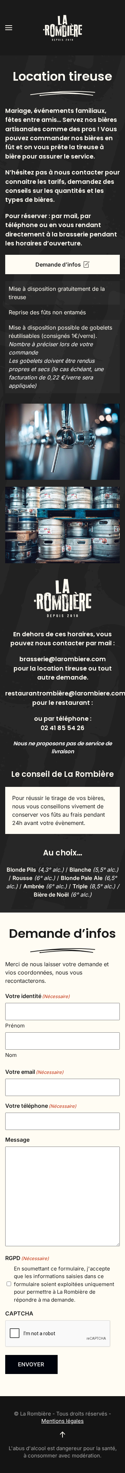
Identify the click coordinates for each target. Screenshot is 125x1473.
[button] (8, 27)
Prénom (15, 1025)
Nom (11, 1055)
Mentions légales (62, 1421)
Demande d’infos (58, 264)
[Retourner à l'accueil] (62, 27)
